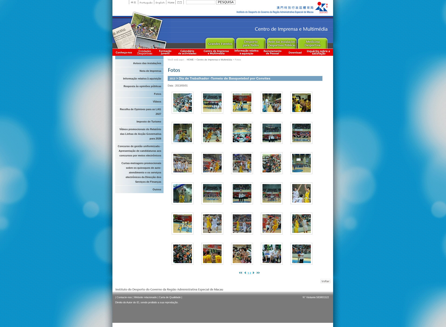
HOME (190, 59)
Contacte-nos (124, 297)
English (160, 2)
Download (295, 52)
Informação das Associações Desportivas (145, 52)
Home (170, 2)
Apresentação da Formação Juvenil (165, 52)
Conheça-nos (123, 52)
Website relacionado (145, 297)
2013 (172, 78)
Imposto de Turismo (149, 121)
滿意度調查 (319, 52)
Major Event (219, 42)
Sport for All (250, 42)
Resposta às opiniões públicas (142, 86)
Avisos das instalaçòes (147, 63)
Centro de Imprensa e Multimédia (216, 52)
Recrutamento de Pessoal (273, 52)
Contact (179, 2)
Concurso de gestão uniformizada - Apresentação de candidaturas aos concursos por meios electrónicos (139, 151)
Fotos (157, 93)
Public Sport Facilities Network (281, 42)
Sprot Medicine (312, 42)
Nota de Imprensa (150, 70)
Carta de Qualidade (170, 297)
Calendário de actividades (187, 52)
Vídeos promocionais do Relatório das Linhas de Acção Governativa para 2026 (140, 134)
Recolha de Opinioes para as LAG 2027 (140, 111)
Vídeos (157, 101)
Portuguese (146, 2)
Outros (157, 189)
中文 (133, 2)
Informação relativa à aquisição (246, 52)
